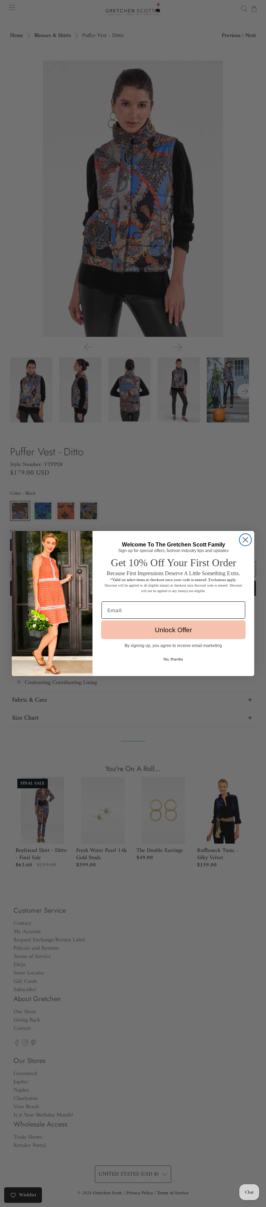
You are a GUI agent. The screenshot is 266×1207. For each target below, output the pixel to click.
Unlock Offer (173, 630)
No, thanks (173, 659)
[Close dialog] (245, 540)
